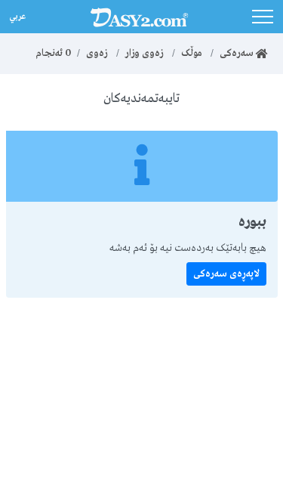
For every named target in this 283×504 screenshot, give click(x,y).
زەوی (97, 53)
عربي (16, 14)
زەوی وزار (144, 53)
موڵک (191, 53)
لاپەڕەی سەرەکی (226, 273)
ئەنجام (53, 53)
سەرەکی (238, 53)
